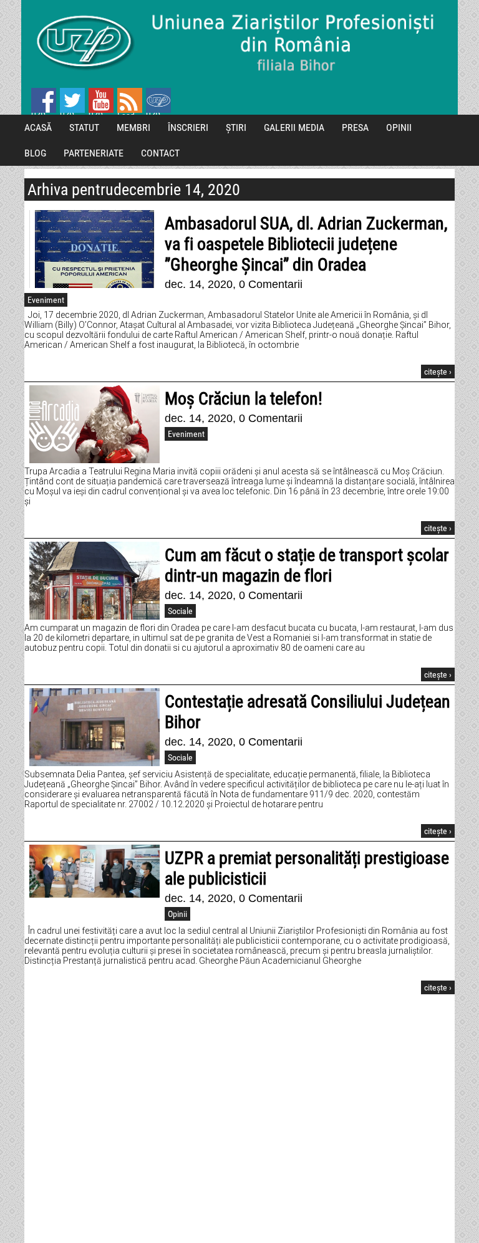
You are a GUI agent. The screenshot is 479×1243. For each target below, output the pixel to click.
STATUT (84, 127)
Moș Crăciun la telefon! (243, 398)
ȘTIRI (236, 127)
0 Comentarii (270, 284)
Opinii (177, 914)
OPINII (399, 127)
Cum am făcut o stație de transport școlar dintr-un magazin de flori (307, 565)
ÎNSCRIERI (188, 127)
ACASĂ (38, 127)
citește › (438, 372)
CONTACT (160, 153)
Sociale (180, 611)
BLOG (35, 153)
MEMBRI (133, 127)
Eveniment (45, 300)
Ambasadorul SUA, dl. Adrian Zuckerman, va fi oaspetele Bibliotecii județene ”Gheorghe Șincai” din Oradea (306, 244)
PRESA (355, 127)
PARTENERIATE (93, 153)
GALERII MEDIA (294, 127)
